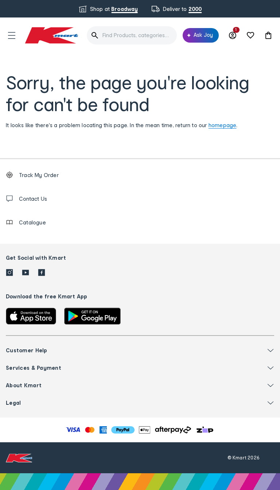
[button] (12, 35)
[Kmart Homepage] (51, 35)
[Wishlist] (250, 35)
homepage (223, 125)
